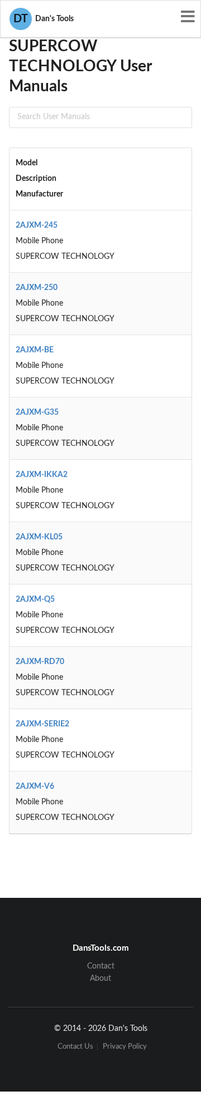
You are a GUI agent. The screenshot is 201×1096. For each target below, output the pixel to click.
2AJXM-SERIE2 (42, 724)
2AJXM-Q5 (35, 599)
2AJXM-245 (37, 225)
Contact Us (75, 1046)
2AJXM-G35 (37, 412)
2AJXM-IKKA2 (42, 475)
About (100, 978)
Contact (100, 966)
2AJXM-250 (37, 288)
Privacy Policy (125, 1046)
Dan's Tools (43, 18)
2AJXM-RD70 (40, 662)
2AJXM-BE (35, 350)
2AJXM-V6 (35, 786)
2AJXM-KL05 (39, 537)
